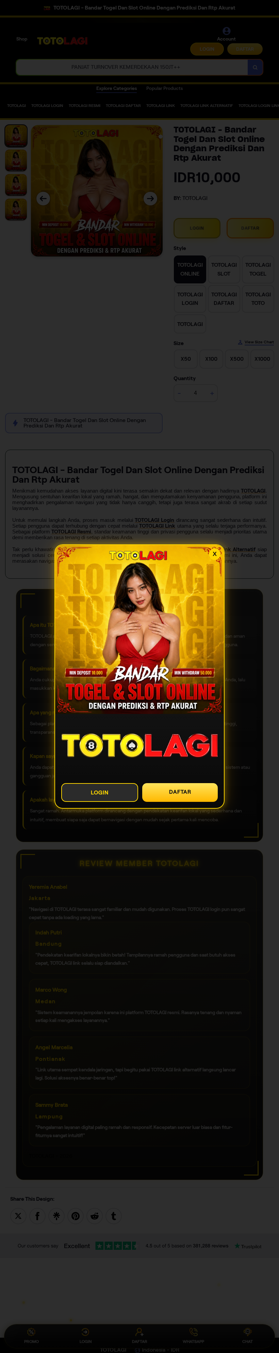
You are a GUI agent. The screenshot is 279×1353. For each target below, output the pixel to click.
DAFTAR (180, 792)
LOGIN (100, 792)
